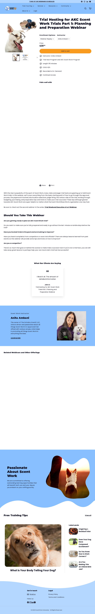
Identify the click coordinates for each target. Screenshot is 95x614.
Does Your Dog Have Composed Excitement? (85, 543)
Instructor (61, 35)
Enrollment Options (47, 35)
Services (41, 6)
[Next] (36, 57)
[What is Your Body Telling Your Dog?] (33, 545)
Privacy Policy (53, 594)
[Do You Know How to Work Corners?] (73, 553)
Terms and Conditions (56, 597)
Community (65, 6)
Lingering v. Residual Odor (85, 530)
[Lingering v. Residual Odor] (73, 531)
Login (35, 11)
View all (88, 515)
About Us (25, 11)
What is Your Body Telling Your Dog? (33, 570)
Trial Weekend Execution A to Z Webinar (61, 207)
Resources (52, 6)
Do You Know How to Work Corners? (84, 553)
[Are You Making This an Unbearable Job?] (73, 564)
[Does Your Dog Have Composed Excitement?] (73, 541)
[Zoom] (20, 35)
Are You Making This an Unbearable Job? (85, 565)
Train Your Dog (27, 6)
